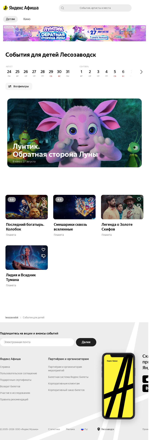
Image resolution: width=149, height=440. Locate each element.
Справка (5, 366)
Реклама (70, 429)
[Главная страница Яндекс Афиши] (5, 8)
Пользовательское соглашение (18, 373)
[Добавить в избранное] (43, 199)
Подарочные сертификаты (15, 379)
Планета (11, 234)
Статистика (54, 429)
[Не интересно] (43, 206)
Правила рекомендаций (14, 399)
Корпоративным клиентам (64, 383)
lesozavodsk (11, 317)
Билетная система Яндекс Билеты (68, 377)
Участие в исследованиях (15, 392)
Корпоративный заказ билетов (66, 390)
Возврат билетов (10, 386)
